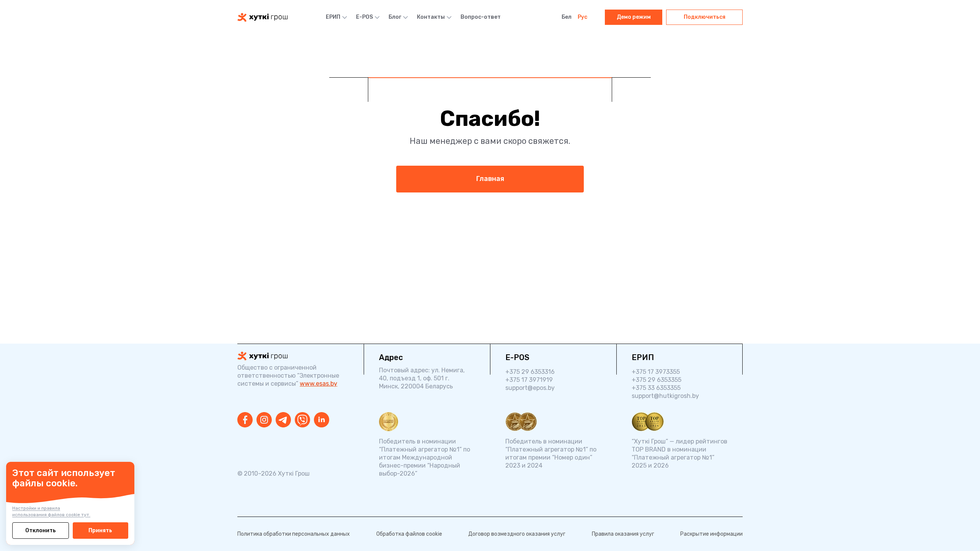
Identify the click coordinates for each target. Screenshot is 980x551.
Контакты (431, 17)
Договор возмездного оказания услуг (516, 534)
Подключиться (704, 17)
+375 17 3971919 (529, 379)
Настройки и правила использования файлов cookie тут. (51, 511)
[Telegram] (283, 419)
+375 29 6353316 (530, 371)
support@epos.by (530, 387)
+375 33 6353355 (656, 387)
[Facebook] (245, 419)
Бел (567, 17)
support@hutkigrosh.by (665, 395)
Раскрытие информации (711, 534)
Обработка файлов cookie (409, 534)
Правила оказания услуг (623, 534)
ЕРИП (333, 17)
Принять (100, 530)
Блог (395, 17)
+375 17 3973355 (656, 371)
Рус (582, 17)
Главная (490, 178)
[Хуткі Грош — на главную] (262, 17)
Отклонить (40, 530)
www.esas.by (318, 383)
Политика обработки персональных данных (293, 534)
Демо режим (634, 17)
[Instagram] (264, 419)
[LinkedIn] (321, 419)
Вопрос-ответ (481, 17)
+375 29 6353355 (656, 379)
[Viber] (302, 419)
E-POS (364, 17)
